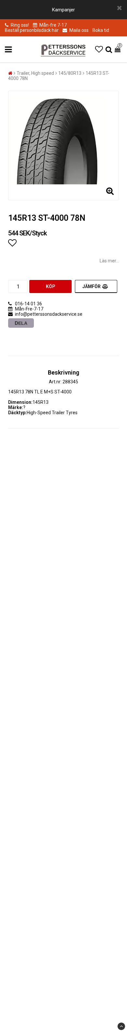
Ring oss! (20, 25)
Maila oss (78, 30)
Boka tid (100, 30)
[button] (99, 49)
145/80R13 (69, 73)
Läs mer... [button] (109, 260)
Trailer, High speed (35, 73)
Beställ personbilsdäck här (32, 30)
